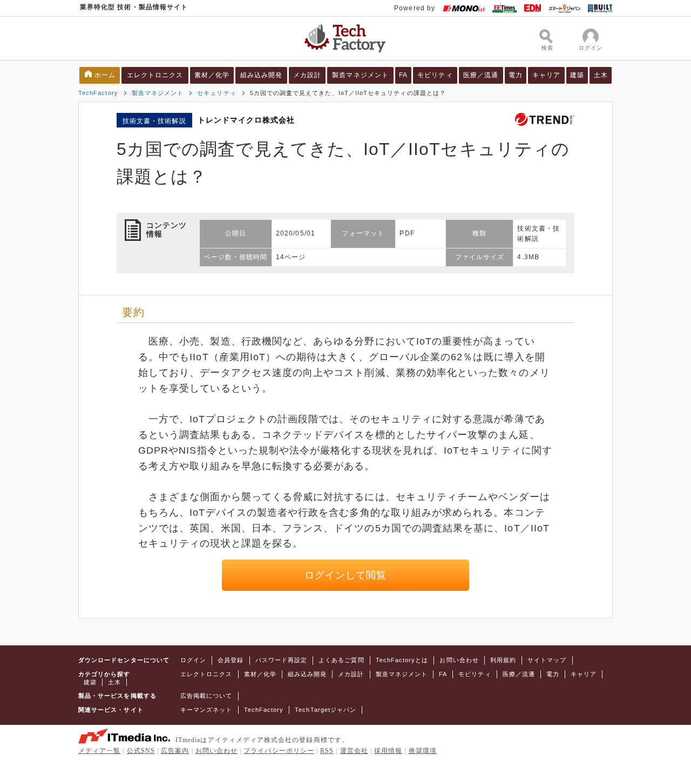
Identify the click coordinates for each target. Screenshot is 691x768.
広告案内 (175, 750)
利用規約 (503, 660)
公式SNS (141, 750)
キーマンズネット (206, 709)
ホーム (105, 75)
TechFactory (98, 93)
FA (403, 75)
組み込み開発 (261, 75)
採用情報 (388, 750)
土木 (601, 75)
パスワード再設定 (281, 660)
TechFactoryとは (402, 660)
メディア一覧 (99, 750)
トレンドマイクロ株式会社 (246, 120)
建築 (577, 75)
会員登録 (230, 660)
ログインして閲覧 (345, 575)
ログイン (193, 660)
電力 (516, 75)
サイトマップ (546, 660)
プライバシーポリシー (278, 750)
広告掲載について (206, 695)
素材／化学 (211, 75)
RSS (327, 750)
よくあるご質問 (341, 660)
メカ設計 (307, 75)
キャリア (546, 75)
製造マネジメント (360, 75)
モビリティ (434, 75)
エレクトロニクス (155, 75)
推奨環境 (423, 750)
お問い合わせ (458, 660)
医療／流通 (480, 75)
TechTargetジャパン (325, 709)
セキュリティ (216, 93)
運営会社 (354, 750)
